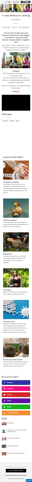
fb (22, 2)
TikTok (9, 400)
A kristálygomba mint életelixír (11, 182)
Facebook (10, 382)
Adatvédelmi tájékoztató (11, 475)
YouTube (9, 394)
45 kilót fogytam (7, 290)
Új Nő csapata (7, 114)
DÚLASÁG (5, 120)
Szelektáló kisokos (7, 254)
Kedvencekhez (25, 27)
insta (24, 2)
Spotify (9, 407)
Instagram (10, 388)
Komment (7, 27)
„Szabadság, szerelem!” (13, 445)
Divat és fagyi (10, 423)
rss (29, 2)
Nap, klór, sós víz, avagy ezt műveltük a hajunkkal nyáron (17, 430)
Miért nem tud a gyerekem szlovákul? (12, 359)
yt (27, 2)
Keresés (6, 2)
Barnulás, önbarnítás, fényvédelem (16, 453)
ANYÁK (17, 120)
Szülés (12, 120)
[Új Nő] (16, 2)
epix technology (19, 478)
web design (11, 478)
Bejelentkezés (9, 2)
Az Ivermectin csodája (8, 321)
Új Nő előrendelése (12, 413)
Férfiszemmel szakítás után (10, 220)
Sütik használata (22, 475)
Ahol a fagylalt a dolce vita (13, 438)
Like (16, 27)
